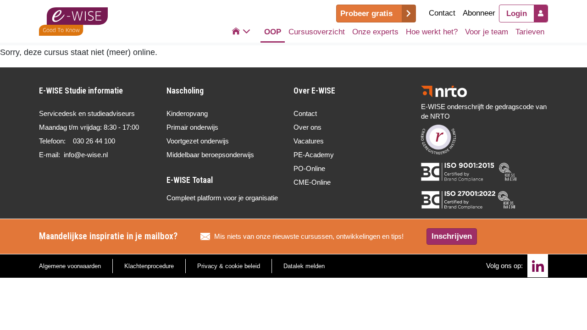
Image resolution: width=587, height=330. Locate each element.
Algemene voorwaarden (70, 266)
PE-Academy (314, 155)
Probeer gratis (366, 13)
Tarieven (529, 32)
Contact (442, 13)
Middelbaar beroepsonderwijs (210, 155)
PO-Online (309, 168)
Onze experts (375, 32)
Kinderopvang (187, 113)
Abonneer (479, 13)
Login (516, 13)
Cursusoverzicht (316, 32)
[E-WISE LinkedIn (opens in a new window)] (537, 265)
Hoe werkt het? (432, 32)
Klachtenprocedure (149, 266)
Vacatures (309, 141)
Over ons (307, 127)
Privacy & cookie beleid (228, 266)
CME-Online (312, 182)
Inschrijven (452, 236)
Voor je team (486, 32)
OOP (272, 32)
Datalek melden (304, 266)
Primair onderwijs (192, 127)
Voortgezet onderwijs (197, 141)
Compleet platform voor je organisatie (222, 198)
